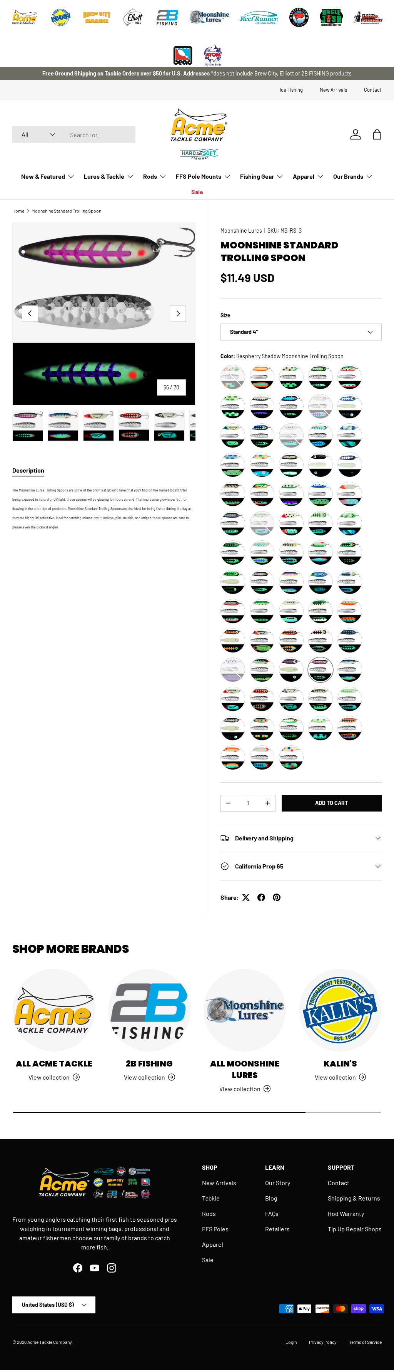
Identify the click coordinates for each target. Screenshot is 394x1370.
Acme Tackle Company (49, 1342)
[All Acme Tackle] (54, 1010)
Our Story (277, 1182)
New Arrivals (333, 90)
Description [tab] (28, 470)
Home (18, 210)
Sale (197, 191)
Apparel (212, 1244)
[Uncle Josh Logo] (331, 17)
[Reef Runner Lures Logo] (259, 17)
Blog (271, 1198)
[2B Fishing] (149, 1010)
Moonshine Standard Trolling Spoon (66, 210)
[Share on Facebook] (261, 897)
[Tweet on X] (246, 897)
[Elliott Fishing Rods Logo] (133, 17)
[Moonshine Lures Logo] (209, 17)
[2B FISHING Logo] (167, 17)
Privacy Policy (323, 1342)
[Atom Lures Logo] (213, 55)
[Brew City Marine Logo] (96, 17)
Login (291, 1342)
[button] (377, 134)
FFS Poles (215, 1228)
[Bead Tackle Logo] (182, 55)
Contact (373, 90)
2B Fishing (149, 1064)
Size (225, 315)
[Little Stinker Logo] (367, 17)
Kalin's (340, 1064)
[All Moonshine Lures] (245, 1010)
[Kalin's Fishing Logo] (60, 17)
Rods (209, 1213)
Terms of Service (365, 1342)
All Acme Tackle (54, 1064)
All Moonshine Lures (244, 1069)
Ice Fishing (291, 90)
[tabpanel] (103, 508)
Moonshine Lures (241, 230)
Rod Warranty (346, 1213)
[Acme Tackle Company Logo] (24, 17)
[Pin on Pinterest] (276, 897)
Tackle (211, 1198)
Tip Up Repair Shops (355, 1228)
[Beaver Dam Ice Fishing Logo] (299, 17)
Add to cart (331, 803)
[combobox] (73, 134)
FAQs (272, 1213)
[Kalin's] (340, 1010)
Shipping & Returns (354, 1198)
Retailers (277, 1228)
